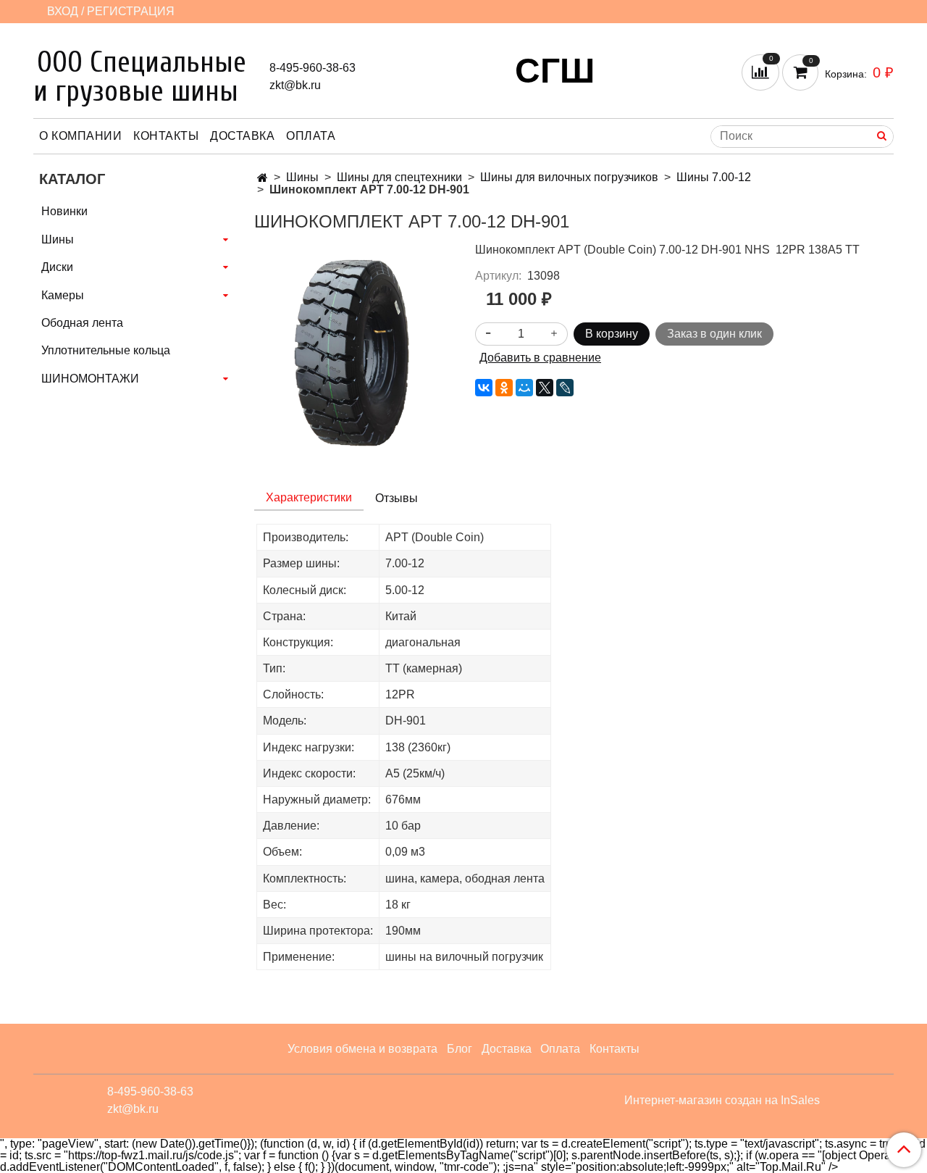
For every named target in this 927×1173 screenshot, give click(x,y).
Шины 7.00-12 (713, 177)
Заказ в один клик (714, 333)
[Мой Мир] (524, 387)
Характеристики (309, 497)
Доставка (242, 136)
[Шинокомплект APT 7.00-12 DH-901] (353, 352)
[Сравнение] (762, 71)
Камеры (62, 295)
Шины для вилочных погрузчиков (569, 177)
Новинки (64, 211)
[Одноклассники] (504, 387)
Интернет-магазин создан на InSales (722, 1100)
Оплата (310, 136)
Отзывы (396, 498)
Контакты (165, 136)
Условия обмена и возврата (362, 1049)
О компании (80, 136)
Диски (57, 267)
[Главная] (262, 178)
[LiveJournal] (565, 387)
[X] (544, 387)
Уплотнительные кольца (105, 350)
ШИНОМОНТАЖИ (90, 378)
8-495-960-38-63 (312, 68)
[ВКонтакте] (483, 387)
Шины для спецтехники (399, 177)
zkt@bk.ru (295, 85)
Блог (459, 1049)
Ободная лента (82, 323)
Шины (302, 177)
